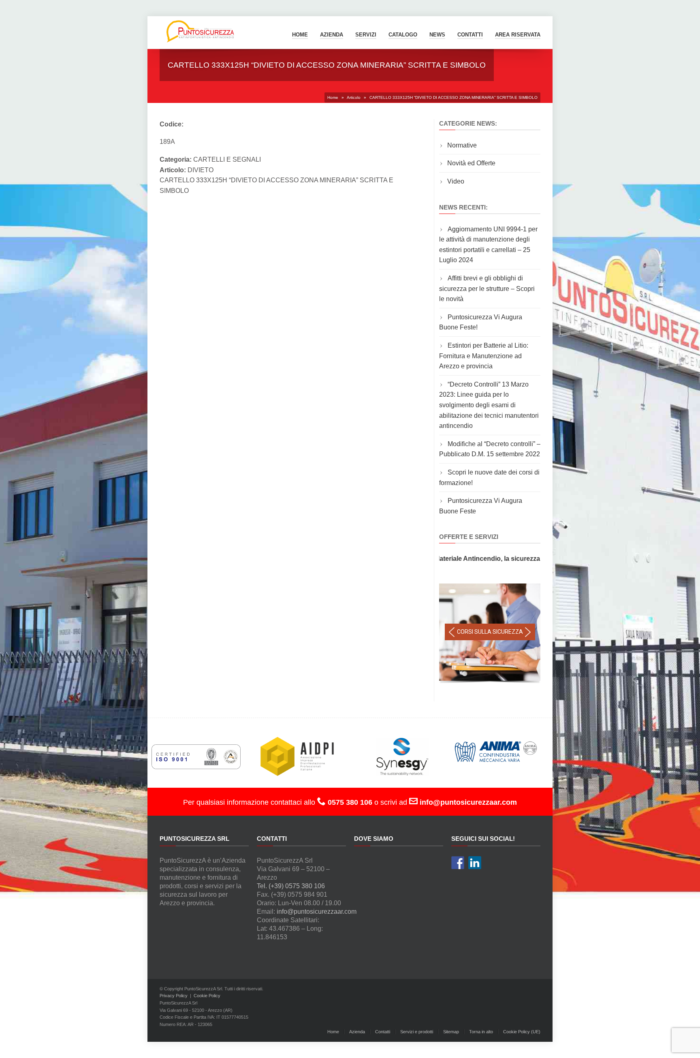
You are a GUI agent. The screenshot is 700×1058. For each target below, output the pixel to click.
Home (300, 35)
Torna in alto (481, 1031)
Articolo (354, 97)
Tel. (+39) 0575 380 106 (291, 886)
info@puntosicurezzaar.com (316, 911)
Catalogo (402, 35)
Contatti (382, 1031)
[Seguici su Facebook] (457, 862)
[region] (489, 634)
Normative (462, 145)
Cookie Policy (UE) (521, 1031)
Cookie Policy (207, 995)
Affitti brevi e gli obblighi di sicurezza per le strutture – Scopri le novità (487, 288)
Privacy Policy (174, 995)
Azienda (331, 35)
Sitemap (451, 1031)
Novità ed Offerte (471, 163)
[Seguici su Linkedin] (474, 862)
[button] (451, 632)
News (437, 35)
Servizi (365, 35)
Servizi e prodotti (416, 1031)
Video (455, 181)
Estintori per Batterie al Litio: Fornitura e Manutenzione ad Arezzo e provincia (483, 356)
